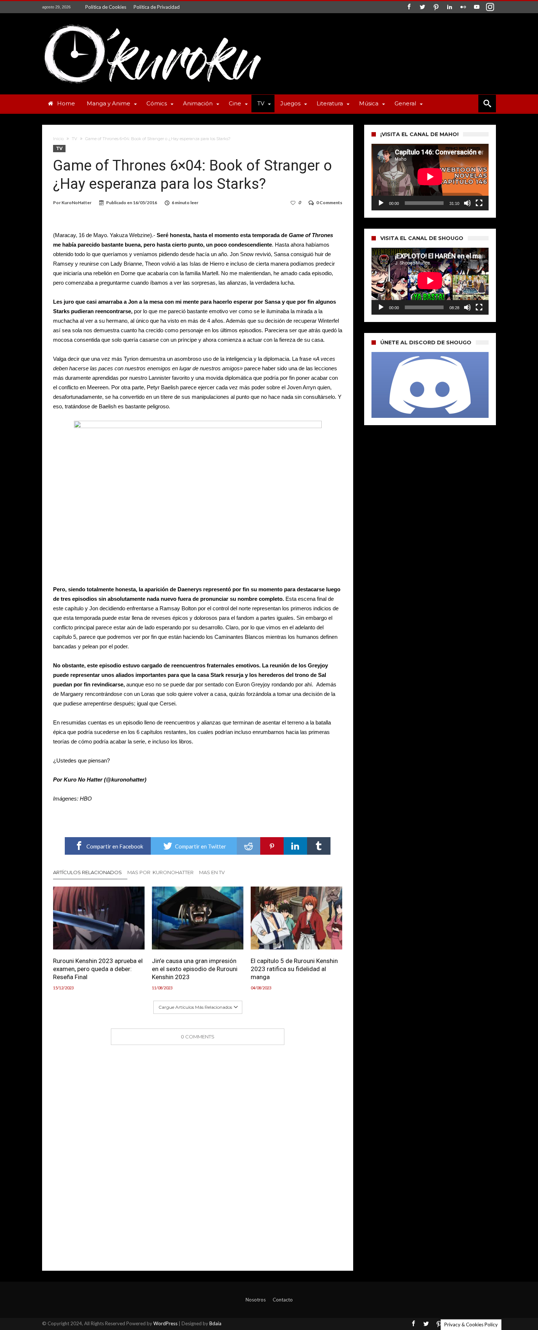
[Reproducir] (381, 203)
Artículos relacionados (87, 872)
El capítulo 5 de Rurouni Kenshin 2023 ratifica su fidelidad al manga (294, 969)
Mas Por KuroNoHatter (160, 872)
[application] (430, 177)
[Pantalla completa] (479, 203)
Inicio (58, 138)
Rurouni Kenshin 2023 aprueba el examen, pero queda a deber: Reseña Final (98, 969)
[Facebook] (409, 7)
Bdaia (215, 1323)
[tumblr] (318, 846)
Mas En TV (212, 872)
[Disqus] (197, 1147)
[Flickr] (463, 7)
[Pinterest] (436, 7)
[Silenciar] (467, 203)
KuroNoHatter (76, 202)
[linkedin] (295, 846)
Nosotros (256, 1300)
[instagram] (490, 7)
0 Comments (329, 202)
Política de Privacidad (157, 7)
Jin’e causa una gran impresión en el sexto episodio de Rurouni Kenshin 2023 (195, 969)
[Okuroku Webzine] (152, 24)
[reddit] (248, 846)
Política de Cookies (105, 7)
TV (74, 138)
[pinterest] (272, 846)
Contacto (283, 1300)
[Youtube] (476, 7)
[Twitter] (422, 7)
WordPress (165, 1323)
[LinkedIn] (449, 7)
